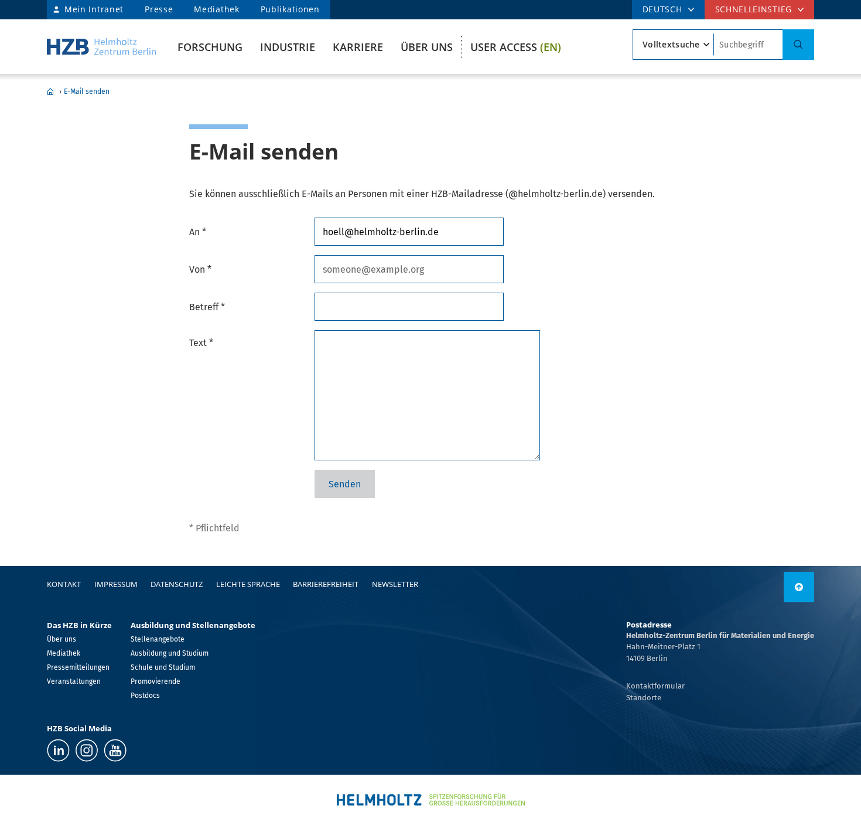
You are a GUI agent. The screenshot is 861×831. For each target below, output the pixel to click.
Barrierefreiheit (325, 584)
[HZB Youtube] (115, 750)
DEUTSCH (662, 9)
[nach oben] (799, 587)
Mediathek (216, 9)
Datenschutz (177, 584)
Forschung (209, 47)
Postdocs (145, 695)
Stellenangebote (157, 639)
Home (50, 91)
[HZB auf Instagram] (87, 750)
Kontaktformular (655, 685)
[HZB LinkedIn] (58, 750)
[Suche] (798, 44)
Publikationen (290, 9)
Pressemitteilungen (78, 667)
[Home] (101, 46)
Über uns (427, 47)
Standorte (643, 697)
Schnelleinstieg (753, 9)
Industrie (287, 47)
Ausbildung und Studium (170, 653)
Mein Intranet (94, 9)
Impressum (116, 584)
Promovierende (155, 681)
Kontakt (64, 584)
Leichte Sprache (248, 584)
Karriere (358, 47)
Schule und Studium (163, 667)
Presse (159, 9)
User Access (515, 47)
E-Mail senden (87, 91)
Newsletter (395, 584)
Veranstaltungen (74, 681)
